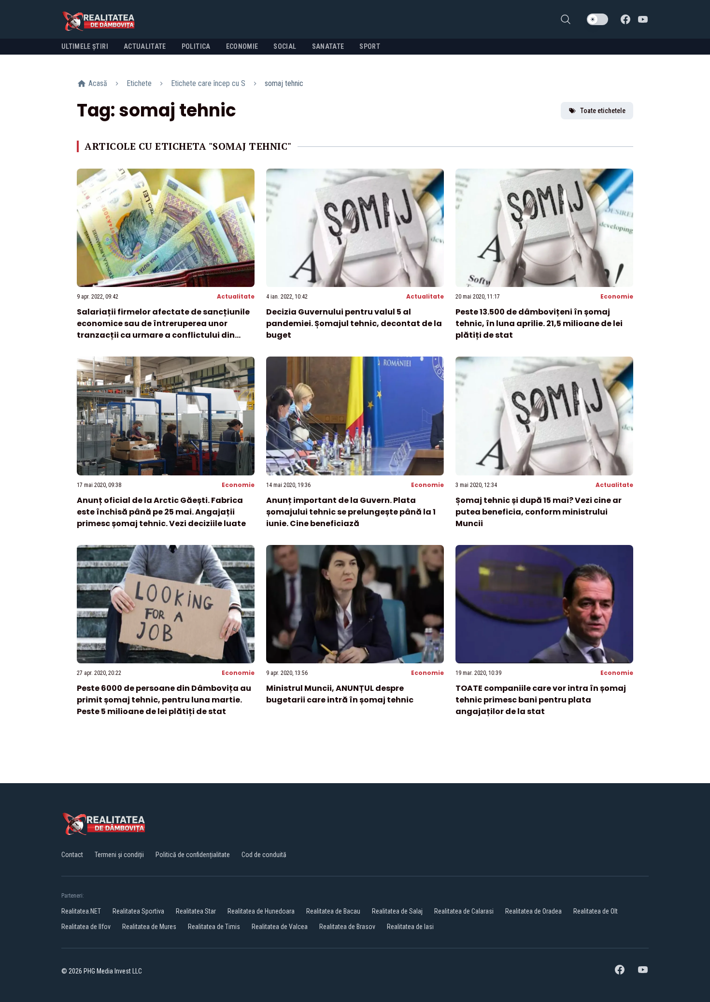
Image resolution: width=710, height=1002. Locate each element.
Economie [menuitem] (242, 46)
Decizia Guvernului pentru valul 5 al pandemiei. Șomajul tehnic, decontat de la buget (354, 323)
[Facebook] (625, 19)
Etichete (139, 83)
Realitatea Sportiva (138, 911)
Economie (616, 296)
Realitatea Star (196, 911)
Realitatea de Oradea (533, 911)
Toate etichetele (602, 111)
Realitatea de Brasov (347, 926)
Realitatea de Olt (595, 911)
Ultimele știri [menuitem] (84, 46)
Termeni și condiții (119, 855)
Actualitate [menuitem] (145, 46)
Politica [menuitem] (196, 46)
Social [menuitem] (284, 46)
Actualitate (236, 296)
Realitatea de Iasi (410, 926)
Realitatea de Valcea (280, 926)
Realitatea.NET (81, 911)
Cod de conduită (263, 855)
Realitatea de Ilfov (86, 926)
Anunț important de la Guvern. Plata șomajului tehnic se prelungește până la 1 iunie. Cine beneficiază (351, 512)
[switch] (597, 19)
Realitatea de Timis (214, 926)
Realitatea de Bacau (333, 911)
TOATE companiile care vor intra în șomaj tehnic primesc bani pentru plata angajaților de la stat (540, 700)
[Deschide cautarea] (565, 19)
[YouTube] (643, 19)
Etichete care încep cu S (208, 83)
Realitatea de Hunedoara (261, 911)
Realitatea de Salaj (397, 911)
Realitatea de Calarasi (464, 911)
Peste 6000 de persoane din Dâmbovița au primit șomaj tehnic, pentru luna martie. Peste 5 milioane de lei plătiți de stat (164, 700)
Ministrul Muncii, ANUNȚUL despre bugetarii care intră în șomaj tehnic (339, 694)
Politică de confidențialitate (193, 855)
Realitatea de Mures (149, 926)
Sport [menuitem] (369, 46)
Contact (72, 855)
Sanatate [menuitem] (328, 46)
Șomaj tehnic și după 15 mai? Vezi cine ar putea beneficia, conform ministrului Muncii (538, 512)
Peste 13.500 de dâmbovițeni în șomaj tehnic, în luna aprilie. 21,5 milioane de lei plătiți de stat (539, 323)
